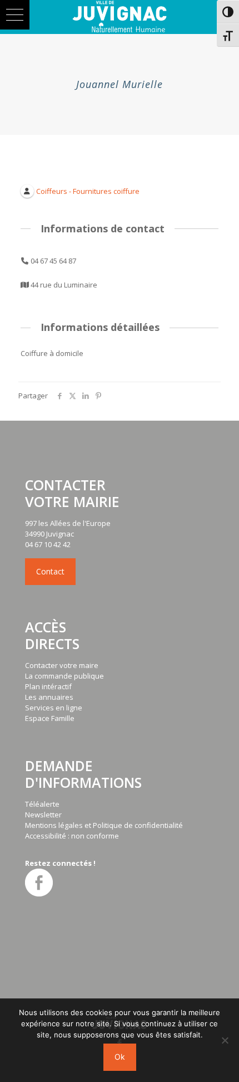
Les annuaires (49, 697)
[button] (14, 15)
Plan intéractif (48, 686)
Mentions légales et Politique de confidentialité (104, 825)
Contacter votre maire (61, 665)
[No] (225, 1040)
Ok (119, 1056)
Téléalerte (42, 804)
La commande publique (64, 676)
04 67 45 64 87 (53, 261)
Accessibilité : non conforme (72, 836)
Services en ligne (53, 708)
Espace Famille (49, 718)
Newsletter (43, 815)
